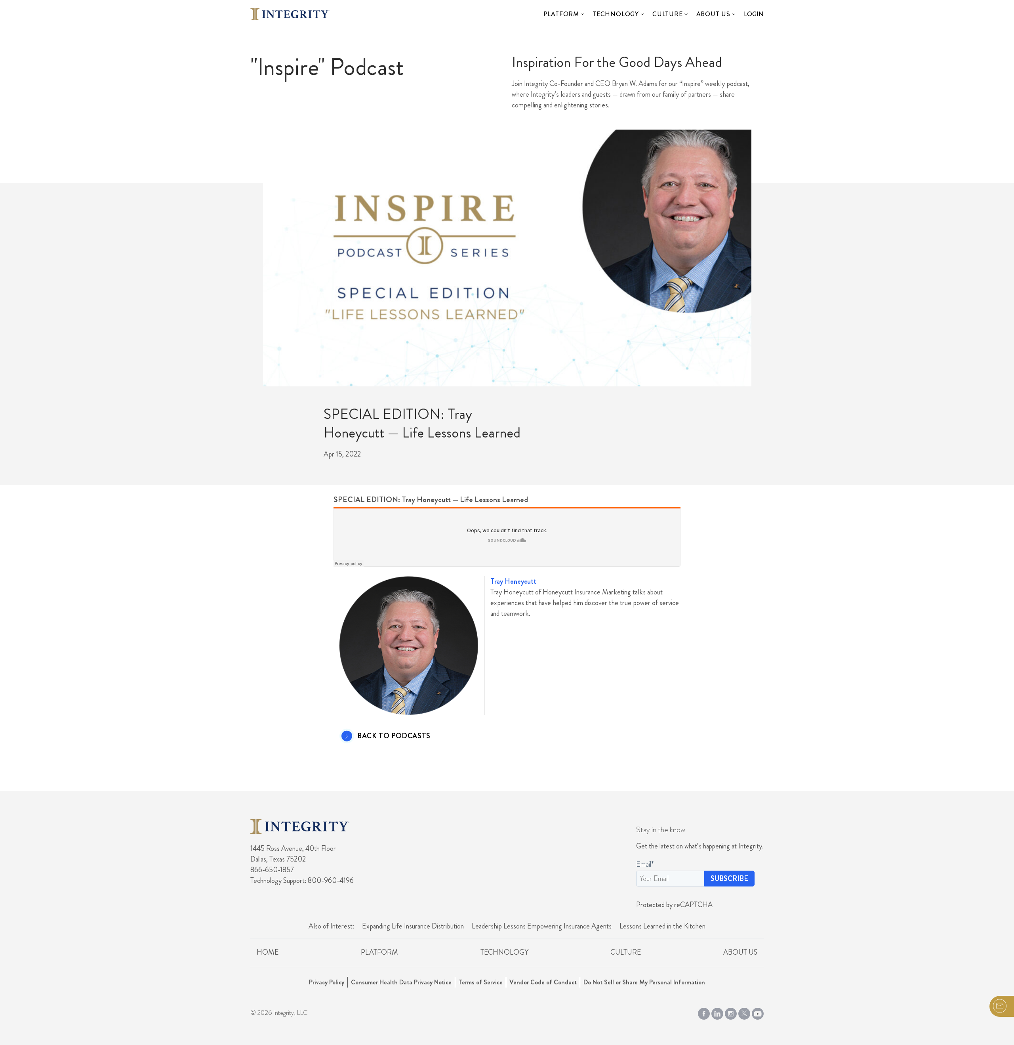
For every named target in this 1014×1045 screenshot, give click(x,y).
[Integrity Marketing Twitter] (744, 1012)
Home (267, 952)
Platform (561, 14)
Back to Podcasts (394, 736)
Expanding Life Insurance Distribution (413, 926)
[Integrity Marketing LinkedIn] (717, 1012)
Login (754, 14)
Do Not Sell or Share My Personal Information (644, 982)
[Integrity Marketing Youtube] (758, 1012)
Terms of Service (480, 982)
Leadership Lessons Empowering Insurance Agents (542, 926)
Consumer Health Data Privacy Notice (401, 982)
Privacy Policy (326, 982)
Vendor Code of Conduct (543, 982)
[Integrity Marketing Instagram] (731, 1012)
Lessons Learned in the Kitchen (662, 926)
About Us (713, 14)
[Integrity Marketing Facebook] (704, 1012)
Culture (667, 14)
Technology (616, 14)
